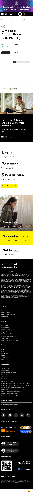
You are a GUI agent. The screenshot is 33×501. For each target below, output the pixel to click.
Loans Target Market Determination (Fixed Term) (15, 385)
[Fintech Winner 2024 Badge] (21, 427)
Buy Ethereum (5, 327)
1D (14, 62)
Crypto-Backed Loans (7, 332)
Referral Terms (5, 375)
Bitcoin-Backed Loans (7, 334)
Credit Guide (4, 389)
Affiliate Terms (5, 377)
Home (3, 20)
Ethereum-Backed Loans (8, 336)
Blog (2, 351)
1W (18, 62)
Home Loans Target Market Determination (13, 387)
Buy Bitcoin (4, 325)
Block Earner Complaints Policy (10, 396)
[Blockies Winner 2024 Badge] (27, 427)
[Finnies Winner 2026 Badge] (30, 431)
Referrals (3, 355)
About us (4, 310)
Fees (2, 359)
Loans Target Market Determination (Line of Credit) (15, 383)
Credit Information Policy (8, 372)
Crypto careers (5, 312)
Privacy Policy (5, 370)
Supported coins (11, 20)
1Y (24, 62)
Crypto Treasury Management (9, 340)
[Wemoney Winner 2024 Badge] (24, 427)
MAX (28, 62)
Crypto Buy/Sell (5, 329)
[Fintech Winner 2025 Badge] (30, 427)
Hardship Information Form (9, 393)
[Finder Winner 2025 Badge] (21, 431)
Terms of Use (29, 285)
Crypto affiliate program (8, 314)
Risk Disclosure (5, 379)
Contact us (4, 316)
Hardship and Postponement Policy (11, 391)
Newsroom (4, 353)
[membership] (8, 427)
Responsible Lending (7, 381)
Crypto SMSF (5, 338)
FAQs (4, 286)
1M (21, 62)
